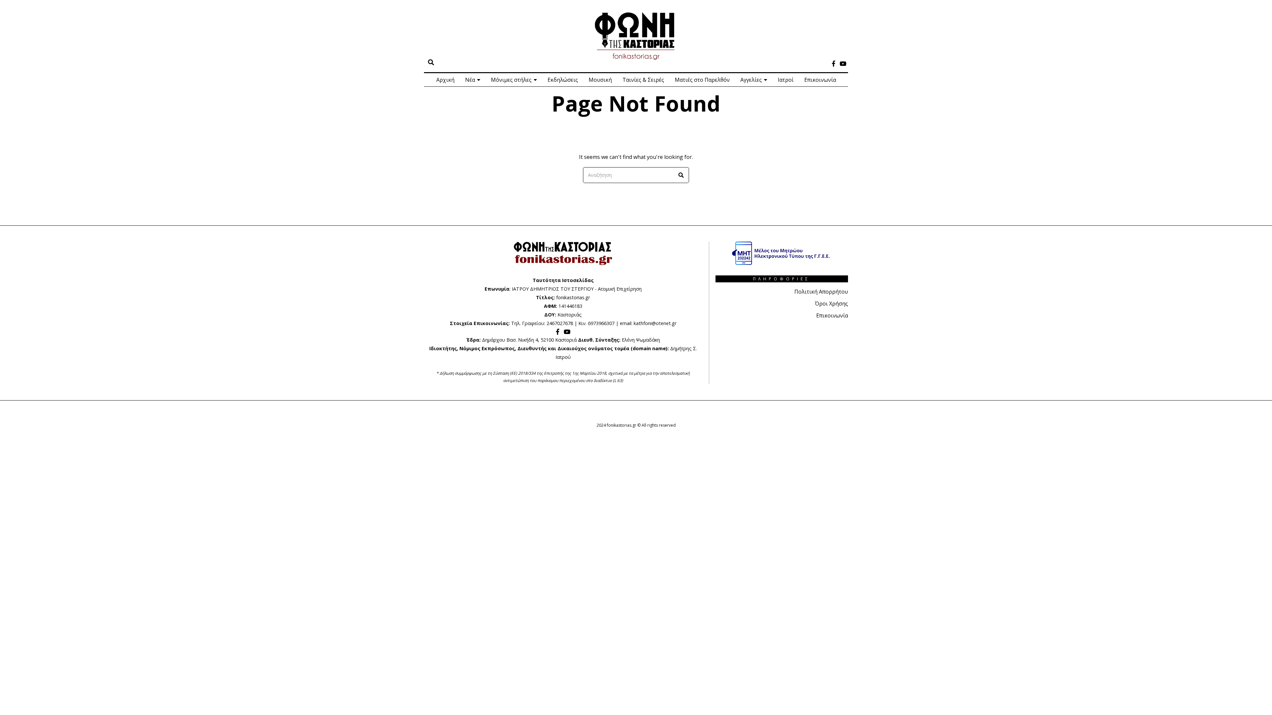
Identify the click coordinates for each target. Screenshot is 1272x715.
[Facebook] (833, 64)
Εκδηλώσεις (563, 79)
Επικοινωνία (820, 79)
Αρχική (445, 79)
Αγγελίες (751, 79)
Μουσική (600, 79)
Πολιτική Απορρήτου (821, 291)
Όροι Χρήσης (831, 303)
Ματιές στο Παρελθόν (702, 79)
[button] (681, 175)
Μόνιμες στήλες (511, 79)
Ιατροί (786, 79)
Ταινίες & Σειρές (643, 79)
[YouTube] (843, 64)
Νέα (470, 79)
